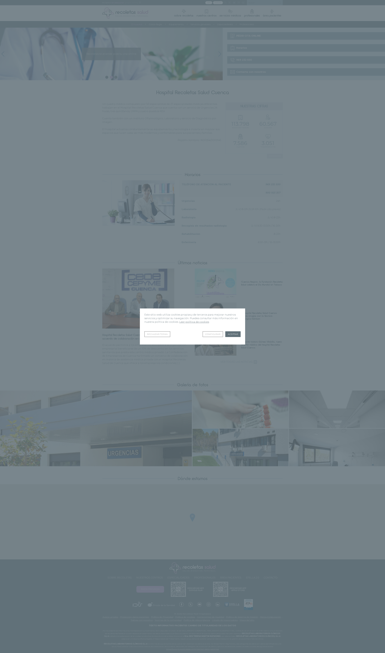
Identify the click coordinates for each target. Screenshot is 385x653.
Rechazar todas (157, 334)
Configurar (212, 334)
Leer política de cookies (194, 321)
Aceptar (233, 334)
